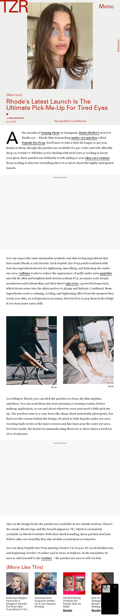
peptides (106, 273)
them (55, 133)
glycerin (72, 283)
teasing (46, 133)
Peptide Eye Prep (33, 143)
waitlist (46, 558)
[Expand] (104, 586)
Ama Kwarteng (16, 118)
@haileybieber (118, 45)
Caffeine (24, 273)
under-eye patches (84, 138)
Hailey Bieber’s (89, 133)
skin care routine (97, 158)
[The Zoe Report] (14, 6)
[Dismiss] (115, 586)
